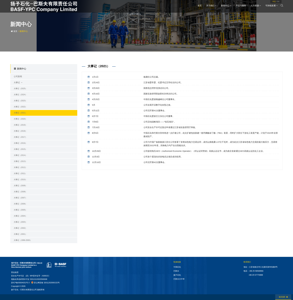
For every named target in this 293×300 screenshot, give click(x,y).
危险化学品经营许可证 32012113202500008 (29, 279)
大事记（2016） (20, 143)
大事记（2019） (20, 125)
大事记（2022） (20, 107)
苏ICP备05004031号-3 (20, 283)
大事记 (17, 82)
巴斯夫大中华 (179, 279)
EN (278, 1)
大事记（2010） (20, 180)
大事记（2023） (20, 101)
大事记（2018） (20, 131)
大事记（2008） (20, 192)
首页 (15, 31)
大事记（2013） (20, 161)
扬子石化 (177, 275)
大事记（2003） (20, 222)
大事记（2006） (20, 204)
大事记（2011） (20, 173)
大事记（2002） (20, 228)
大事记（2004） (20, 216)
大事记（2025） (20, 89)
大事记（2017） (20, 137)
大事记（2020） (20, 119)
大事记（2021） (20, 113)
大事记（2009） (20, 186)
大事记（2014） (20, 155)
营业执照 (14, 272)
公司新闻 (18, 76)
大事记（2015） (20, 149)
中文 (274, 1)
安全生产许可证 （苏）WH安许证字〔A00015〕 (30, 276)
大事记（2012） (20, 167)
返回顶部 (282, 297)
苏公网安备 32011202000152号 (47, 283)
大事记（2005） (20, 210)
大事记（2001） (20, 234)
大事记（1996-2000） (23, 240)
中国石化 (177, 267)
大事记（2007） (20, 198)
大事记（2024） (20, 95)
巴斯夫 (176, 271)
